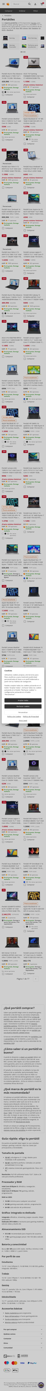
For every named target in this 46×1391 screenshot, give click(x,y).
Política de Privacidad (31, 716)
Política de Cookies (14, 716)
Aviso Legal (23, 720)
